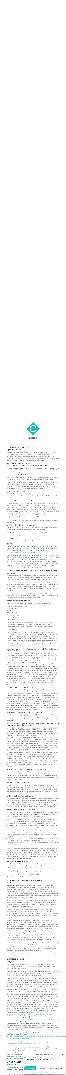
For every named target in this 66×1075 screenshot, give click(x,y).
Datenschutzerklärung (45, 1072)
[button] (63, 1054)
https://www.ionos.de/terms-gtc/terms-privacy (25, 552)
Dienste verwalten (29, 1063)
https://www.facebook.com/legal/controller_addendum (27, 1014)
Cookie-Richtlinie (35, 1072)
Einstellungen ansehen (56, 1068)
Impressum (53, 1072)
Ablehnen (42, 1068)
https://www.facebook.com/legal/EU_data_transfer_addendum (29, 1037)
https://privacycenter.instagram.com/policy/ (27, 1044)
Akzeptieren (30, 1068)
